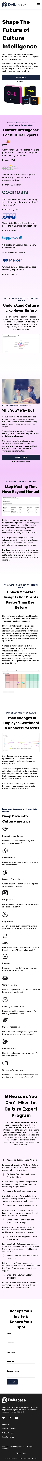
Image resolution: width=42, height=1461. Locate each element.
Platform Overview (9, 1429)
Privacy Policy (21, 1453)
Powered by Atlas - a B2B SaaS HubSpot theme (21, 1459)
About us (5, 1425)
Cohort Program (8, 1433)
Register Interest (8, 1437)
